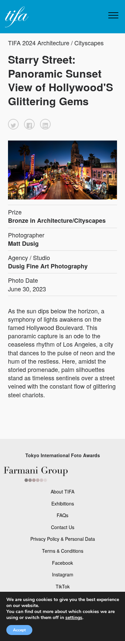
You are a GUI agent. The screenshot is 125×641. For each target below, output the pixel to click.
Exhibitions (62, 503)
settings (73, 618)
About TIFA (62, 491)
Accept (19, 630)
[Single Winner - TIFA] (16, 17)
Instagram (62, 574)
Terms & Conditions (62, 550)
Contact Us (62, 527)
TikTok (63, 586)
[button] (13, 124)
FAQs (62, 515)
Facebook (62, 562)
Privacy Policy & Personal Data (62, 538)
